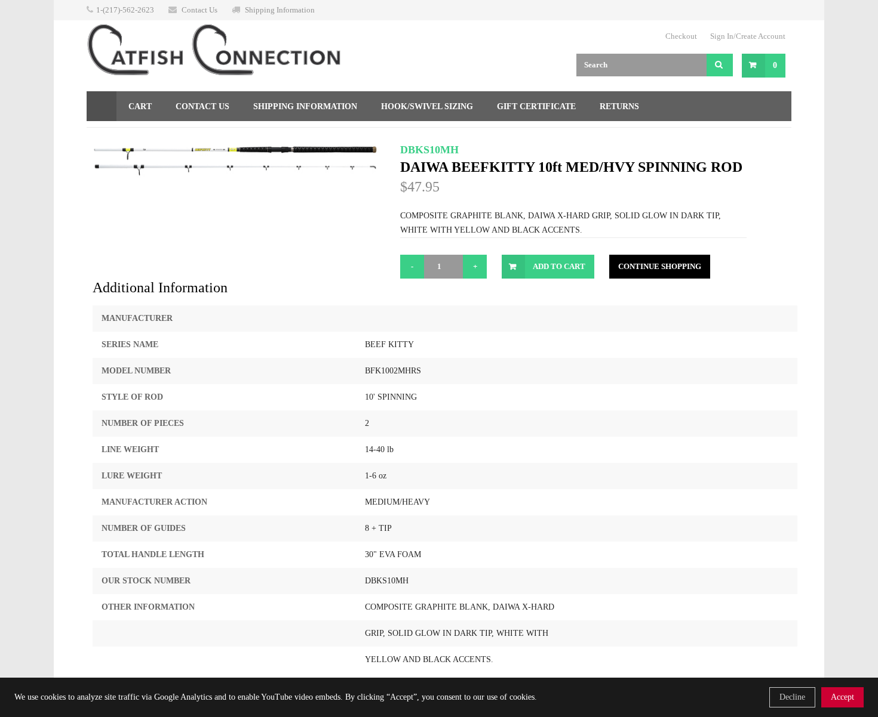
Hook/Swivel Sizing (427, 106)
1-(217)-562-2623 (125, 9)
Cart (140, 106)
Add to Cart (559, 266)
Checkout (681, 36)
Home (101, 106)
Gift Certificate (536, 106)
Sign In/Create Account (747, 36)
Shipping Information (280, 9)
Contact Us (199, 9)
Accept (842, 697)
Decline (792, 697)
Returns (619, 106)
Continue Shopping (659, 266)
